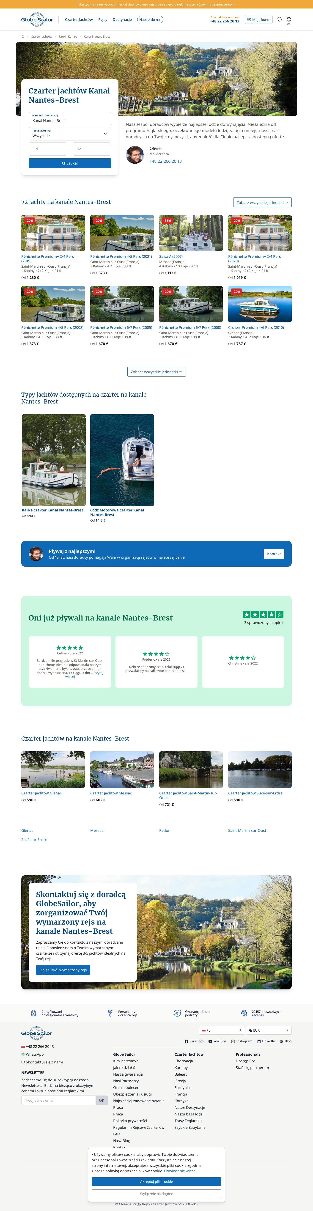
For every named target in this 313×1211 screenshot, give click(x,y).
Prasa (118, 1107)
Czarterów (155, 1127)
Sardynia (182, 1087)
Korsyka (182, 1100)
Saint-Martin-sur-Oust (247, 830)
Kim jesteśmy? (125, 1060)
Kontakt (274, 553)
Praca (118, 1114)
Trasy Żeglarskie (189, 1120)
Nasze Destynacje (190, 1107)
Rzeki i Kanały (68, 36)
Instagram (244, 1041)
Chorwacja (184, 1060)
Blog (288, 1041)
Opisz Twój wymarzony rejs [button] (63, 969)
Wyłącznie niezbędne (156, 1193)
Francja (181, 1094)
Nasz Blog (121, 1140)
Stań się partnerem (252, 1067)
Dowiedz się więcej (180, 1170)
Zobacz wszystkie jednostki (261, 202)
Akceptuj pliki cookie (156, 1181)
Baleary (181, 1074)
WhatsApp (35, 1054)
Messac (96, 830)
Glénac (27, 830)
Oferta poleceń (126, 1087)
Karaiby (181, 1067)
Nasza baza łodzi (189, 1114)
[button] (79, 19)
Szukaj (72, 163)
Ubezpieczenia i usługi (132, 1094)
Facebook (197, 1041)
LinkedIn (268, 1041)
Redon (164, 830)
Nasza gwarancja (128, 1074)
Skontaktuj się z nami (44, 1062)
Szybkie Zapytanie (190, 1127)
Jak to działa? (124, 1067)
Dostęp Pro (245, 1060)
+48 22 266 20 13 (166, 161)
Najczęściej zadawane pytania (139, 1100)
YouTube (220, 1041)
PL (208, 1030)
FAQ (116, 1134)
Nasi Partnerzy (126, 1080)
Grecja (180, 1080)
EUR (256, 1030)
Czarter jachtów (41, 36)
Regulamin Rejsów (129, 1127)
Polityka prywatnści (130, 1120)
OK (101, 1100)
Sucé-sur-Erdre (34, 839)
